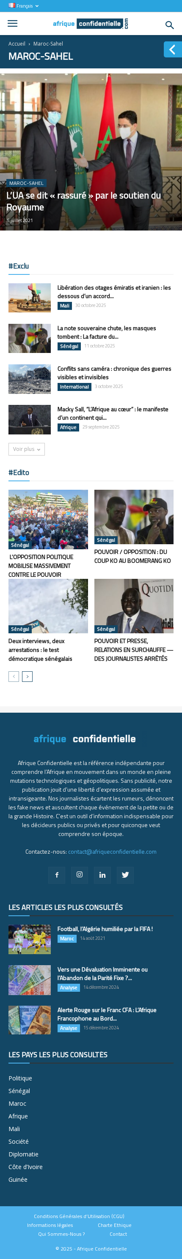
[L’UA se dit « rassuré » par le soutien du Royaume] (91, 152)
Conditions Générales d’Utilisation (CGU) (79, 1216)
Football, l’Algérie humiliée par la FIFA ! (105, 928)
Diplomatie (23, 1154)
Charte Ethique (115, 1225)
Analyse (68, 987)
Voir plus (23, 449)
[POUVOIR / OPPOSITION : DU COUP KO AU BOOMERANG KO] (134, 517)
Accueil (16, 43)
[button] (170, 25)
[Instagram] (79, 875)
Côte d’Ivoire (25, 1167)
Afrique (68, 427)
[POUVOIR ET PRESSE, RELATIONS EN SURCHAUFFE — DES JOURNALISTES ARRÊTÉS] (134, 606)
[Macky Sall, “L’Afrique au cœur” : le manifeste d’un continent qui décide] (29, 419)
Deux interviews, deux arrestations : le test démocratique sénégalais (40, 649)
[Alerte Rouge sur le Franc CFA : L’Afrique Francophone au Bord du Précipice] (29, 1020)
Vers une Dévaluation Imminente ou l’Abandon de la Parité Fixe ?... (103, 973)
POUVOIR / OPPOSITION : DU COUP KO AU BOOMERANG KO (132, 556)
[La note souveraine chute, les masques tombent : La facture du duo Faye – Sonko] (29, 338)
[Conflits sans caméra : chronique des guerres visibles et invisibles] (29, 379)
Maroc (67, 938)
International (74, 387)
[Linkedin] (102, 875)
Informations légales (50, 1225)
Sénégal (69, 346)
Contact (118, 1234)
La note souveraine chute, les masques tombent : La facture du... (107, 332)
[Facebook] (56, 875)
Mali (64, 305)
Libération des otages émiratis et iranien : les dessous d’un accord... (114, 291)
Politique (20, 1078)
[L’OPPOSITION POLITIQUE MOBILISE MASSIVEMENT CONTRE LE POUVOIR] (48, 519)
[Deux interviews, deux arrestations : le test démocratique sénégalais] (48, 606)
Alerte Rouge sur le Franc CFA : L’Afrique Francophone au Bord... (107, 1014)
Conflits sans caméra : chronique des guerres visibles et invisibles (114, 372)
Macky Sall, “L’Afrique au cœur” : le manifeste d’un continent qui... (113, 413)
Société (18, 1141)
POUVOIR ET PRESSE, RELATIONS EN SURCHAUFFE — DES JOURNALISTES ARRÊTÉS (134, 649)
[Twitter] (125, 875)
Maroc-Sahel (26, 183)
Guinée (18, 1179)
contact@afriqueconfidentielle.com (112, 851)
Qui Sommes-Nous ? (61, 1234)
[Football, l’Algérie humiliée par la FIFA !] (29, 939)
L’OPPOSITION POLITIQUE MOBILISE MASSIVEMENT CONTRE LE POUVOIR (40, 565)
